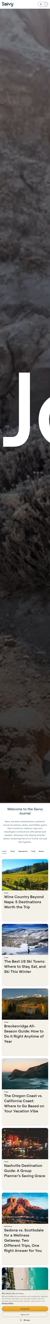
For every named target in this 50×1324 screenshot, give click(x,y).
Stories (41, 851)
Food (33, 851)
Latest (4, 851)
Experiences (23, 851)
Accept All (25, 1309)
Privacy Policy (7, 1303)
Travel (12, 851)
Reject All (25, 1315)
